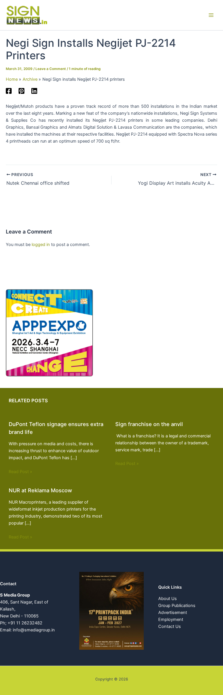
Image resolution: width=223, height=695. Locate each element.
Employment (170, 619)
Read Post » (20, 471)
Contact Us (169, 626)
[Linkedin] (34, 91)
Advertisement (172, 612)
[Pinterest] (21, 91)
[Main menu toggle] (211, 15)
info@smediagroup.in (34, 630)
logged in (41, 244)
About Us (167, 598)
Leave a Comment (50, 69)
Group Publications (176, 605)
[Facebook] (9, 91)
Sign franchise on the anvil (149, 424)
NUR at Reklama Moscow (40, 490)
